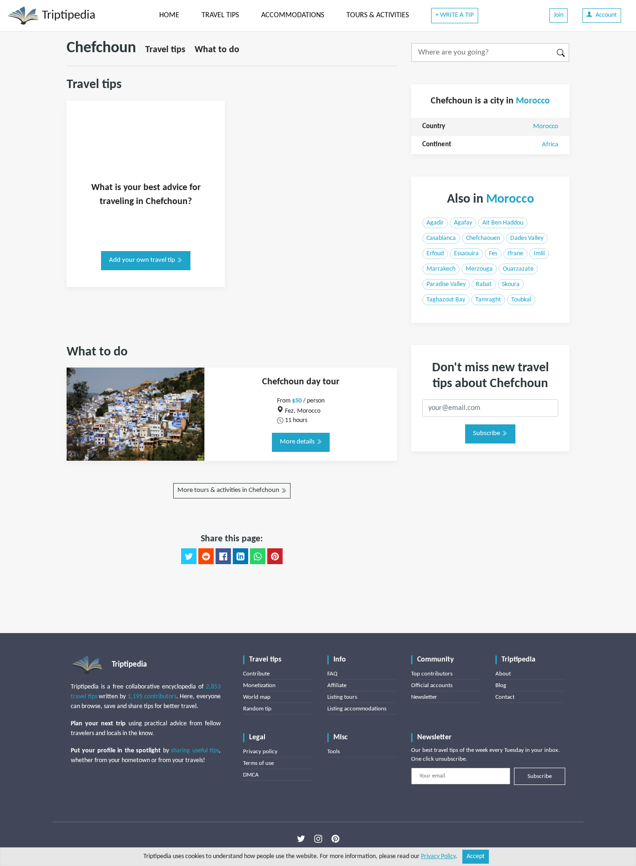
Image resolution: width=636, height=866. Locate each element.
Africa (550, 144)
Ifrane (515, 254)
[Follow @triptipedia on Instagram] (318, 838)
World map (257, 697)
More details (298, 441)
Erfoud (435, 254)
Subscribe (487, 433)
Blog (500, 685)
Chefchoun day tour (300, 382)
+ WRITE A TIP (454, 15)
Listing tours (342, 697)
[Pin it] (275, 556)
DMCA (251, 775)
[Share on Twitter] (188, 556)
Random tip (257, 709)
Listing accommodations (356, 709)
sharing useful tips (195, 750)
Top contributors (432, 674)
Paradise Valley (446, 284)
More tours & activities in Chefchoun (229, 490)
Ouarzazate (518, 269)
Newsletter (424, 697)
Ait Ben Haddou (502, 223)
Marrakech (440, 269)
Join (558, 15)
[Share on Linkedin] (240, 556)
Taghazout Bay (445, 300)
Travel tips (165, 50)
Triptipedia (67, 15)
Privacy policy (260, 752)
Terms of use (258, 763)
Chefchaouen (483, 238)
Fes (493, 254)
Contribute (256, 674)
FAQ (332, 674)
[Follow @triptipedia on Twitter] (301, 838)
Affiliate (336, 685)
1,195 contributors (152, 696)
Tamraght (488, 300)
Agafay (463, 223)
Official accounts (432, 685)
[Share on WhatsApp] (257, 556)
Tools (333, 752)
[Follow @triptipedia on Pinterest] (335, 838)
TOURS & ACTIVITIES (377, 15)
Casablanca (441, 238)
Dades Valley (526, 238)
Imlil (539, 254)
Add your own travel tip (142, 260)
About (503, 674)
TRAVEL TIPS (220, 15)
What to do (217, 50)
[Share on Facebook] (223, 556)
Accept (476, 856)
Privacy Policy (438, 856)
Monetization (259, 685)
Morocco (533, 101)
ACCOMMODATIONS (292, 15)
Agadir (435, 223)
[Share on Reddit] (206, 556)
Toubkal (521, 300)
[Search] (561, 52)
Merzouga (479, 269)
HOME (169, 15)
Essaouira (466, 254)
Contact (504, 697)
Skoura (511, 284)
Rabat (484, 284)
